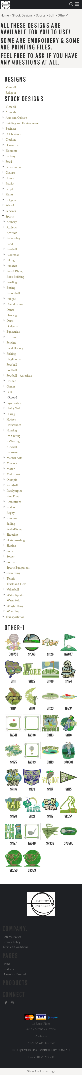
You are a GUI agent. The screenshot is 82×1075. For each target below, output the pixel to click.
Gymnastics (14, 403)
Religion (11, 200)
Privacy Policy (11, 942)
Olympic (12, 480)
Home (5, 15)
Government (14, 167)
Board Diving (15, 271)
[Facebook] (6, 1003)
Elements (11, 151)
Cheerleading (15, 304)
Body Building (15, 277)
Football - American (19, 376)
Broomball (13, 293)
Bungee (11, 299)
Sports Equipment (18, 568)
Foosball (12, 365)
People (10, 189)
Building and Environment (22, 123)
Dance (10, 310)
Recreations (14, 502)
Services (11, 211)
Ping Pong (13, 496)
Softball (11, 562)
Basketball (13, 255)
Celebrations (13, 134)
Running (12, 518)
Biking (11, 260)
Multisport (13, 474)
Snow (10, 551)
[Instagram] (12, 1003)
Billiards (12, 266)
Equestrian (13, 332)
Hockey (11, 420)
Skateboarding (16, 540)
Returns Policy (12, 937)
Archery (12, 222)
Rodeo (11, 507)
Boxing (11, 288)
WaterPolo (13, 600)
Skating (11, 546)
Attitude (12, 233)
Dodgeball (13, 326)
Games (11, 387)
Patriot (10, 184)
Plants (9, 194)
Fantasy (10, 156)
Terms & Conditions (15, 947)
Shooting (12, 535)
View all (11, 87)
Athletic (12, 227)
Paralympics (14, 491)
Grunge (10, 173)
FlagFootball (14, 359)
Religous (11, 93)
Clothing (11, 140)
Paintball (12, 485)
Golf (52, 15)
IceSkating (13, 441)
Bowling (12, 282)
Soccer (11, 556)
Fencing (11, 343)
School (10, 205)
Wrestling (13, 611)
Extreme (12, 337)
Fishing (11, 354)
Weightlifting (15, 606)
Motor (11, 469)
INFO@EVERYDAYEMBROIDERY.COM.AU (41, 1050)
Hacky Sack (14, 408)
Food (9, 162)
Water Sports (15, 595)
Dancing (12, 315)
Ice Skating (13, 436)
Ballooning (13, 238)
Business (11, 129)
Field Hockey (15, 348)
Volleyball (13, 590)
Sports (40, 15)
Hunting (12, 430)
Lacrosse (12, 452)
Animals (11, 112)
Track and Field (16, 584)
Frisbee (11, 381)
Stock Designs (22, 15)
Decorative (12, 145)
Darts (10, 321)
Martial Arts (14, 458)
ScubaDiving (14, 529)
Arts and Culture (16, 118)
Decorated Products (15, 974)
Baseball (12, 249)
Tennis (11, 579)
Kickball (12, 447)
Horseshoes (14, 425)
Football (12, 370)
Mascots (12, 463)
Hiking (11, 414)
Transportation (15, 617)
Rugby (11, 513)
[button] (71, 4)
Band (10, 244)
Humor (10, 178)
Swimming (13, 573)
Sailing (11, 524)
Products (8, 969)
